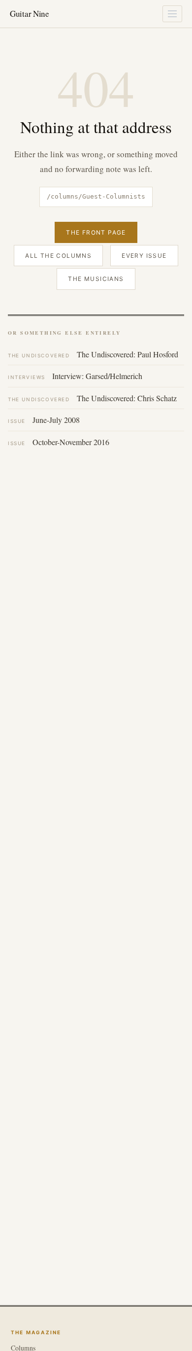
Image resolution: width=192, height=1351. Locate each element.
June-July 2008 (44, 420)
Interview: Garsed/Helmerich (75, 376)
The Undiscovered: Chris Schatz (92, 398)
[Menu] (172, 13)
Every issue (144, 255)
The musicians (96, 278)
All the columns (58, 255)
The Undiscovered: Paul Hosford (93, 354)
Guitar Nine (29, 13)
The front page (96, 232)
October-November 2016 (58, 442)
